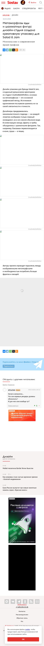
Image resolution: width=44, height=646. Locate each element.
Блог (18, 390)
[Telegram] (7, 50)
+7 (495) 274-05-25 (22, 607)
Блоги (16, 8)
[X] (13, 50)
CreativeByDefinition (34, 85)
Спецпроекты (29, 8)
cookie (27, 629)
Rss (22, 621)
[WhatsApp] (10, 50)
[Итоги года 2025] (24, 2)
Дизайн (8, 456)
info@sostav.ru (22, 604)
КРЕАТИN (11, 390)
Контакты (22, 611)
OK (23, 639)
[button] (42, 280)
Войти (5, 385)
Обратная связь (22, 618)
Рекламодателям (22, 615)
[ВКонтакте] (4, 50)
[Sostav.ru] (13, 2)
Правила (11, 385)
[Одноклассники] (16, 50)
